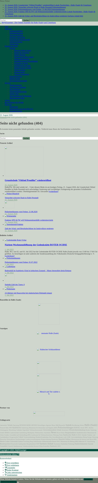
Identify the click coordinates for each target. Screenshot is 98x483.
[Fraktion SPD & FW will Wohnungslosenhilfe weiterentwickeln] (10, 216)
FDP (37, 444)
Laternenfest (3, 425)
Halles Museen (20, 55)
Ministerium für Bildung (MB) (69, 441)
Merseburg (12, 430)
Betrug (85, 437)
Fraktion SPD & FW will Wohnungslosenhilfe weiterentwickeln (29, 220)
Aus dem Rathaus (16, 35)
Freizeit (12, 48)
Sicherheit (65, 430)
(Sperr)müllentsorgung (18, 92)
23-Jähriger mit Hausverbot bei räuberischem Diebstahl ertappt (28, 293)
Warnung (95, 437)
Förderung (71, 444)
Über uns (8, 105)
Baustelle (62, 425)
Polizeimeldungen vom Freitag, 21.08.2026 (21, 212)
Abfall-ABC (14, 94)
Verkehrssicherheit (28, 446)
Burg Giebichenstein (36, 441)
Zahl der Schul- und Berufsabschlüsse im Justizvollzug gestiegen (29, 228)
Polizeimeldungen (16, 33)
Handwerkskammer (81, 444)
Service (7, 83)
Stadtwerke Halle (69, 435)
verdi (65, 437)
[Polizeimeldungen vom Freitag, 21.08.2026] (9, 208)
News (53, 432)
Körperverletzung (46, 439)
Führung (56, 435)
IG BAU (78, 435)
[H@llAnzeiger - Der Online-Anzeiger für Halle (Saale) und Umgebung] (28, 23)
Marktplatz (31, 433)
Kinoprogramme (16, 76)
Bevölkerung (75, 425)
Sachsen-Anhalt (46, 443)
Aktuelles (8, 29)
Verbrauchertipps (16, 42)
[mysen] (49, 390)
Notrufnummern (16, 85)
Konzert (36, 446)
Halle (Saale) (90, 425)
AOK (68, 437)
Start (6, 27)
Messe (53, 425)
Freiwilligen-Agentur (44, 425)
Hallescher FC (83, 441)
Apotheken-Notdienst (18, 87)
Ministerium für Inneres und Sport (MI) (83, 439)
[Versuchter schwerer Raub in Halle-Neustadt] (12, 194)
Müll (57, 425)
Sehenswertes (19, 72)
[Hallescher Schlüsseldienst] (49, 350)
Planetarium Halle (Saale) (24, 57)
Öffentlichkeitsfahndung (77, 430)
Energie (89, 437)
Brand (54, 441)
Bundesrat (54, 439)
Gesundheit (4, 446)
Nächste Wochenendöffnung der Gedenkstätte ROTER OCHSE (36, 244)
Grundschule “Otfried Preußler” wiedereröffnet (28, 180)
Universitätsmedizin (49, 430)
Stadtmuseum (18, 446)
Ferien (61, 435)
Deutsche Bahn (4, 428)
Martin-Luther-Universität (9, 441)
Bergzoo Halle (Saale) (22, 50)
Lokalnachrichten (16, 31)
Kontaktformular (16, 111)
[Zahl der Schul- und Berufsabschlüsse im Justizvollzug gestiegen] (14, 224)
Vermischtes (14, 44)
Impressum (14, 107)
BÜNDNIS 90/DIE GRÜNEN (28, 425)
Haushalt (90, 444)
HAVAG (77, 428)
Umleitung (25, 428)
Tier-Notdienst (15, 89)
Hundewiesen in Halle (22, 68)
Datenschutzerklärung (8, 482)
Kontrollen (46, 446)
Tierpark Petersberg (21, 74)
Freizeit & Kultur (11, 46)
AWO (59, 446)
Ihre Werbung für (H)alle (14, 102)
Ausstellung (91, 441)
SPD (10, 428)
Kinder (88, 430)
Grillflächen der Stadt (22, 66)
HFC (86, 428)
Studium (20, 441)
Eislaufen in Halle (21, 63)
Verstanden (88, 479)
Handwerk (53, 446)
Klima (41, 446)
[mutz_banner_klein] (49, 415)
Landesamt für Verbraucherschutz (42, 435)
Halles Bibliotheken (21, 59)
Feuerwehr (14, 444)
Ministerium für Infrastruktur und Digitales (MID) (43, 428)
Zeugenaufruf (13, 437)
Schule (59, 430)
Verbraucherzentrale (36, 430)
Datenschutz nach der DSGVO (21, 109)
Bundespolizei (5, 444)
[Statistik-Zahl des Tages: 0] (9, 280)
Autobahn (47, 433)
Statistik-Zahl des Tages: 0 (15, 285)
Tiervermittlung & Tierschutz (20, 96)
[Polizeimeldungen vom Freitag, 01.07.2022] (12, 258)
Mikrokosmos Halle (17, 98)
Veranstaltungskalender (18, 81)
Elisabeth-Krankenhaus (42, 437)
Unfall (2, 433)
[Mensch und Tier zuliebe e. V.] (49, 394)
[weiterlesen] (53, 191)
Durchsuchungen (20, 439)
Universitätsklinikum (77, 437)
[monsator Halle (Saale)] (49, 333)
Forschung (26, 441)
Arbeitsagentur (4, 430)
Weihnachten (39, 433)
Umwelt (10, 446)
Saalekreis (16, 427)
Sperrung (16, 425)
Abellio (91, 428)
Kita (50, 437)
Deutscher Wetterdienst (7, 439)
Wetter (82, 425)
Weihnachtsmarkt (47, 441)
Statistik (69, 425)
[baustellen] (49, 324)
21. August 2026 (11, 185)
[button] (9, 454)
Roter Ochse (61, 433)
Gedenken (19, 430)
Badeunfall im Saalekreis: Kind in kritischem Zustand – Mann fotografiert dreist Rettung (38, 271)
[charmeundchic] (49, 373)
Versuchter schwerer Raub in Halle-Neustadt (21, 198)
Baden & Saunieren (21, 53)
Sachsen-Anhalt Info (17, 37)
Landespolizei (22, 444)
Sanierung (93, 430)
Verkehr (10, 425)
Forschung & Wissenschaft (20, 40)
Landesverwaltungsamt (33, 439)
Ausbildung (23, 433)
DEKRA (7, 433)
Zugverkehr (25, 430)
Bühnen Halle (15, 79)
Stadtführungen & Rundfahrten (26, 61)
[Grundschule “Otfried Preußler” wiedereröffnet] (24, 176)
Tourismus (57, 444)
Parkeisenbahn (19, 70)
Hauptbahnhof (31, 444)
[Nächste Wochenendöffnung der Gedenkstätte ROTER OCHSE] (15, 240)
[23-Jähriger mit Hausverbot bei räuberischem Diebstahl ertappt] (10, 289)
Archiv (7, 100)
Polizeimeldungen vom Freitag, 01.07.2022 (21, 262)
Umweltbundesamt (57, 437)
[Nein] (18, 482)
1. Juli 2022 (9, 249)
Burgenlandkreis (70, 433)
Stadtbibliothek (82, 433)
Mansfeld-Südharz (64, 439)
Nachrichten (64, 444)
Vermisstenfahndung (29, 437)
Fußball (21, 437)
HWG (58, 441)
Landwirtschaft (14, 433)
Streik (82, 428)
